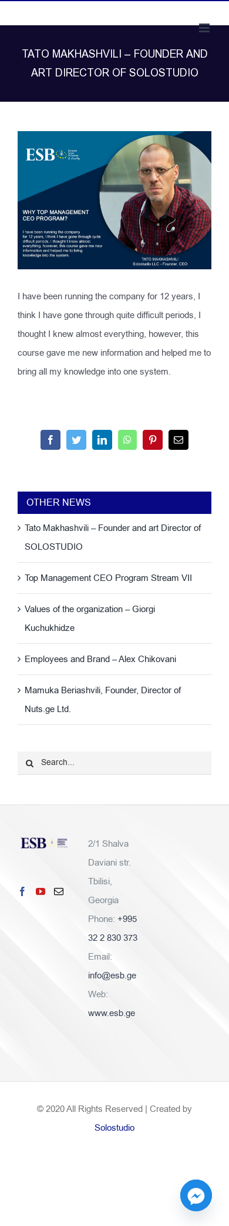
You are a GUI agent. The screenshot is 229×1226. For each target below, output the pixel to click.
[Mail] (58, 891)
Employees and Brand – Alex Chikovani (100, 659)
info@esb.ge (112, 975)
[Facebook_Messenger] (196, 1195)
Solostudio (114, 1128)
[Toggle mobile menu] (205, 28)
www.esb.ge (111, 1013)
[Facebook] (22, 891)
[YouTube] (40, 891)
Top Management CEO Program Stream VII (108, 578)
